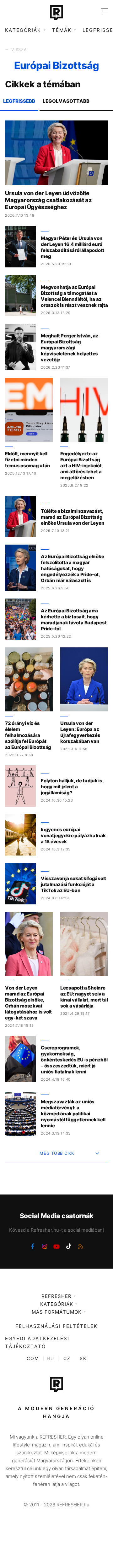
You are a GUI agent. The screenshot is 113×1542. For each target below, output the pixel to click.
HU (50, 1358)
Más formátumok (57, 1312)
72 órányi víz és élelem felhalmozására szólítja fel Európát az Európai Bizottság (28, 735)
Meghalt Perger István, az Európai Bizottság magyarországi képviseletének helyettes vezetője (70, 348)
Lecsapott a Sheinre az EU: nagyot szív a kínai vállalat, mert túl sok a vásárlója (84, 997)
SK (83, 1358)
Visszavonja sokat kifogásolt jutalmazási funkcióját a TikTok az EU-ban (73, 884)
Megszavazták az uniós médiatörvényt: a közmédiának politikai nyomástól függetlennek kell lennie (73, 1114)
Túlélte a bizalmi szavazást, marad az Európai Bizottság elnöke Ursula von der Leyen (72, 517)
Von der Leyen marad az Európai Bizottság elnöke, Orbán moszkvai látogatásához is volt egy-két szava (28, 1003)
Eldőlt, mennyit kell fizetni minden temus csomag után (27, 460)
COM (33, 1358)
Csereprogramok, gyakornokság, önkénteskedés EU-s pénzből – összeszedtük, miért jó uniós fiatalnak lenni (74, 1060)
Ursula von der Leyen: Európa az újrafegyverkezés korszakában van (80, 732)
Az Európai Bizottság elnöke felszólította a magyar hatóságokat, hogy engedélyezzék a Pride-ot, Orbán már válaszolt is (72, 568)
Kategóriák (56, 1304)
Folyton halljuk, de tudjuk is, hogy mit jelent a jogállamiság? (72, 787)
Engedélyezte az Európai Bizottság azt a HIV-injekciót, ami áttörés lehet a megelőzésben (81, 466)
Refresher (56, 1296)
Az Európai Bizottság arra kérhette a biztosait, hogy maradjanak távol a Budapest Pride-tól (73, 620)
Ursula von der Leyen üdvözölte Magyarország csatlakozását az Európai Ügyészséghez (48, 200)
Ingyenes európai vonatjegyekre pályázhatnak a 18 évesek (73, 835)
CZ (67, 1358)
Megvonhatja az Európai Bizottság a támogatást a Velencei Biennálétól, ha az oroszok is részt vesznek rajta (74, 296)
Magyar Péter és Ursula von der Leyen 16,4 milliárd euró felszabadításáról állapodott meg (72, 247)
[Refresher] (56, 12)
